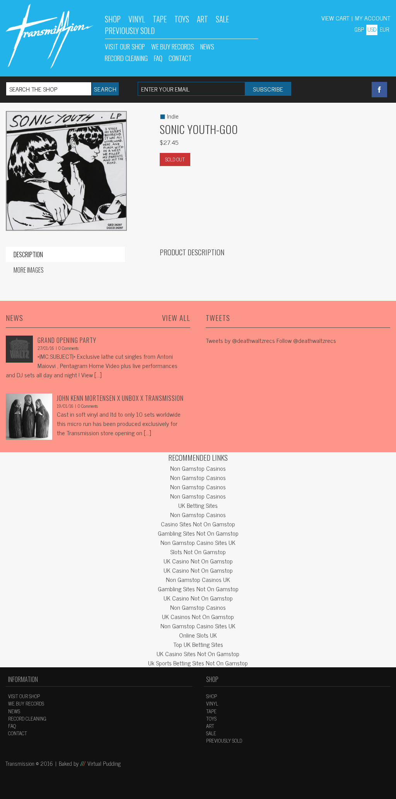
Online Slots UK (198, 635)
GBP (359, 29)
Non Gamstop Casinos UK (198, 579)
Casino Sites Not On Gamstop (198, 524)
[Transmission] (49, 36)
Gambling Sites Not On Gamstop (198, 533)
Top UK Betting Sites (198, 644)
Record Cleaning (126, 58)
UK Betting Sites (198, 505)
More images (29, 270)
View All (176, 317)
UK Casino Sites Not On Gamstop (198, 653)
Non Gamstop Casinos (198, 468)
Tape (160, 19)
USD (371, 29)
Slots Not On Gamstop (198, 551)
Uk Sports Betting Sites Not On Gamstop (198, 663)
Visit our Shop (125, 46)
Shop (113, 19)
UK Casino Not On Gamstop (198, 561)
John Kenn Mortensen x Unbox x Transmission (120, 398)
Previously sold (224, 740)
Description (28, 254)
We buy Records (172, 46)
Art (202, 19)
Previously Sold (130, 30)
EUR (384, 29)
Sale (222, 19)
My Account (372, 18)
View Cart (335, 18)
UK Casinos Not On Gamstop (198, 616)
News (207, 46)
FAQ (158, 58)
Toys (181, 19)
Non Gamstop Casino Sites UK (198, 542)
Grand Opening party (67, 340)
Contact (180, 58)
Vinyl (136, 19)
